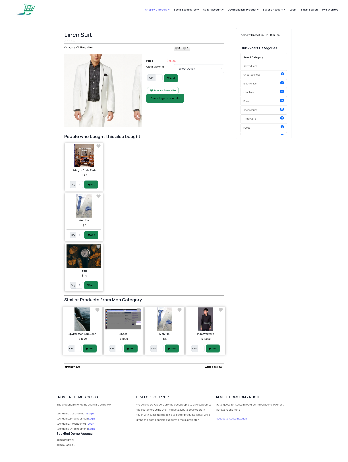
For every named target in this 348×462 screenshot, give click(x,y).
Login (90, 413)
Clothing (81, 47)
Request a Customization (231, 418)
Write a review (213, 366)
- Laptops (263, 92)
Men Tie (84, 220)
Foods (263, 127)
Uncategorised (263, 74)
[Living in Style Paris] (84, 155)
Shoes (123, 334)
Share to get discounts (165, 98)
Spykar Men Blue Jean (82, 334)
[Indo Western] (206, 319)
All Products (250, 66)
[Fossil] (84, 256)
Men (90, 47)
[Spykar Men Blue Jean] (82, 319)
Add (172, 78)
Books (263, 101)
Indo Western (205, 334)
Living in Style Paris (84, 170)
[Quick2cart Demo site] (25, 9)
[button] (157, 9)
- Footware (263, 119)
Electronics (263, 83)
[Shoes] (123, 319)
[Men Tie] (84, 206)
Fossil (84, 270)
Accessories (263, 110)
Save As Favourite (164, 90)
